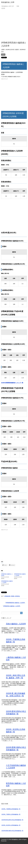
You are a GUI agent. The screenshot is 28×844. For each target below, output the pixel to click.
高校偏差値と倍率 (7, 2)
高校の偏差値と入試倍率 (16, 624)
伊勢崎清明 (7, 596)
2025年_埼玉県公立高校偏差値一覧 (10, 825)
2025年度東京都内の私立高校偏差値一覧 (12, 830)
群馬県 (3, 54)
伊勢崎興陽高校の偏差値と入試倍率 (15, 602)
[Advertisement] (14, 25)
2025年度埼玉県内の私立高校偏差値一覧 (12, 819)
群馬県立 (17, 596)
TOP (7, 6)
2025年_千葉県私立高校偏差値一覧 (10, 809)
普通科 (13, 596)
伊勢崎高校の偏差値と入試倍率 (11, 606)
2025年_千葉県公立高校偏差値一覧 (10, 814)
